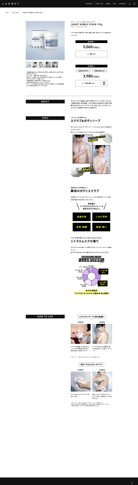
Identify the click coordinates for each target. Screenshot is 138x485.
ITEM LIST (99, 4)
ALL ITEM (15, 12)
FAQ (114, 4)
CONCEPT (89, 4)
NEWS (108, 4)
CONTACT (122, 4)
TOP (7, 12)
